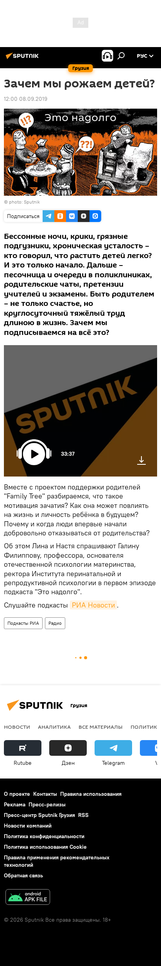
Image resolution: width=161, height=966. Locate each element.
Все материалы (101, 726)
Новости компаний (28, 825)
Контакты (45, 793)
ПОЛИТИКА (146, 726)
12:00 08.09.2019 (25, 98)
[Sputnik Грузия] (23, 58)
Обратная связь (23, 875)
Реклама (14, 804)
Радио (55, 623)
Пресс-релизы (47, 804)
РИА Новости (93, 604)
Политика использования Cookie (45, 846)
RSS (83, 815)
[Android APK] (27, 898)
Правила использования (91, 793)
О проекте (17, 793)
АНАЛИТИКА (54, 726)
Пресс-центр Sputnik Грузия (39, 815)
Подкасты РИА (23, 623)
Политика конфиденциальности (44, 836)
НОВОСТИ (17, 726)
